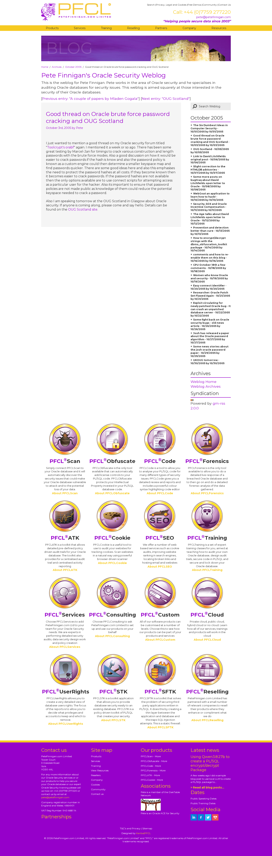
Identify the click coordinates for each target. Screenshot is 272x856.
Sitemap (147, 828)
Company (189, 28)
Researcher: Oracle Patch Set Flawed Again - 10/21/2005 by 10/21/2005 (210, 295)
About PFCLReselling (207, 720)
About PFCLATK (65, 570)
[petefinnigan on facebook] (201, 817)
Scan (65, 461)
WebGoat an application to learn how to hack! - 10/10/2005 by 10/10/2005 (210, 196)
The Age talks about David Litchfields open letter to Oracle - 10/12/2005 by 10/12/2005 (210, 219)
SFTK (160, 691)
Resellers (96, 775)
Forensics (207, 461)
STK (113, 691)
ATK (65, 538)
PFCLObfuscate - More (154, 761)
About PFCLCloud (207, 639)
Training (106, 28)
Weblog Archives (206, 386)
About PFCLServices (64, 647)
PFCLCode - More (151, 765)
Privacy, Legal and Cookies (171, 4)
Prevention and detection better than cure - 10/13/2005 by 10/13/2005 (210, 230)
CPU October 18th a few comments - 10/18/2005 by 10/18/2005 (208, 268)
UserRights (65, 691)
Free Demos (194, 4)
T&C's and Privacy (130, 828)
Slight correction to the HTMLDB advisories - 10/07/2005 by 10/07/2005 (208, 169)
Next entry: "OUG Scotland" (166, 98)
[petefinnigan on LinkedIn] (194, 817)
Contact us (97, 793)
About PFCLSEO (160, 566)
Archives (57, 66)
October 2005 (73, 66)
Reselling (133, 28)
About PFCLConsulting (112, 636)
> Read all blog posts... (207, 787)
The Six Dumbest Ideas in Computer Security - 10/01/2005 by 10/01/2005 (209, 128)
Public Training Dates (203, 803)
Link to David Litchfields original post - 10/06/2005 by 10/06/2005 (210, 159)
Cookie (112, 538)
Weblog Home (203, 381)
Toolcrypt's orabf (60, 147)
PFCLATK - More (150, 775)
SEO (160, 538)
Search (151, 4)
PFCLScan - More (151, 756)
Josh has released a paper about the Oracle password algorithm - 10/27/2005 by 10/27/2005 (210, 338)
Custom (160, 615)
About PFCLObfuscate (112, 493)
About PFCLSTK (113, 720)
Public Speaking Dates (203, 798)
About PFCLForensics (207, 493)
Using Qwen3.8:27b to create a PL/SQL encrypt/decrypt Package (210, 763)
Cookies (95, 784)
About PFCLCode (160, 493)
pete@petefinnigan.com (213, 17)
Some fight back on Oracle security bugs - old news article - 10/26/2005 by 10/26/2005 (210, 324)
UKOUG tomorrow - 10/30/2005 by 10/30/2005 (207, 362)
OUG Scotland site (82, 209)
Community (209, 4)
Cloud (207, 615)
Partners (161, 28)
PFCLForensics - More (153, 770)
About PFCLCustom (160, 639)
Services (79, 28)
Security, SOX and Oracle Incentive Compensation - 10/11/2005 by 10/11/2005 (209, 207)
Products (52, 28)
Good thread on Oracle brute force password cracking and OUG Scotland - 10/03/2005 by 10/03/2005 (210, 140)
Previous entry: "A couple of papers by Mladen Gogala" (90, 98)
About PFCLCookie (112, 563)
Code (160, 461)
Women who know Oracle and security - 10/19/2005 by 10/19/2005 (209, 278)
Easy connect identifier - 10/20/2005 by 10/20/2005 (208, 287)
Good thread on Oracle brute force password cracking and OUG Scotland (108, 117)
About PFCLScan (65, 493)
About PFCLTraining (207, 570)
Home (44, 66)
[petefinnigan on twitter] (208, 817)
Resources (218, 28)
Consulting (112, 615)
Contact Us (224, 4)
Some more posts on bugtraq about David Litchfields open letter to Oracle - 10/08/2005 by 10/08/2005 (208, 183)
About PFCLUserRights (65, 724)
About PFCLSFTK (160, 727)
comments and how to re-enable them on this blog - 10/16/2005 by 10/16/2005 (210, 257)
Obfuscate (112, 461)
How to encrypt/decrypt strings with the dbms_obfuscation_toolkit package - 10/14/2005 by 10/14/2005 (209, 244)
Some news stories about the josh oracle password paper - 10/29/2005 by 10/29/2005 (209, 351)
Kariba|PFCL (143, 833)
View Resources (100, 770)
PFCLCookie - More (152, 779)
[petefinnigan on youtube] (215, 817)
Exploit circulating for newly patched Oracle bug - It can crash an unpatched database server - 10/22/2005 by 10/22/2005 (211, 309)
